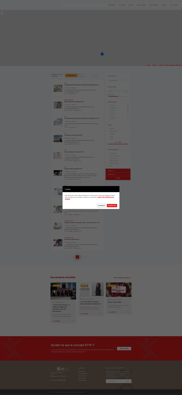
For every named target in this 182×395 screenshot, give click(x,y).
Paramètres (101, 205)
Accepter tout (112, 205)
